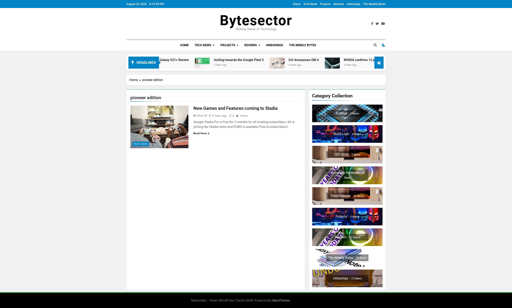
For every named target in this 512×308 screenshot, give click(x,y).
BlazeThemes (281, 300)
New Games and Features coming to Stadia (235, 108)
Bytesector (256, 20)
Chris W (202, 116)
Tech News (310, 4)
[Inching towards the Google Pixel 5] (189, 65)
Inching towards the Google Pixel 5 (225, 60)
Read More (200, 133)
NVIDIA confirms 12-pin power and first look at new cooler (372, 60)
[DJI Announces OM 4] (263, 65)
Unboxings (353, 4)
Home (297, 4)
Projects (325, 4)
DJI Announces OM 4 (290, 60)
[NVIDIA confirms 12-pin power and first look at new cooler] (319, 65)
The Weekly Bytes (374, 4)
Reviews (338, 4)
